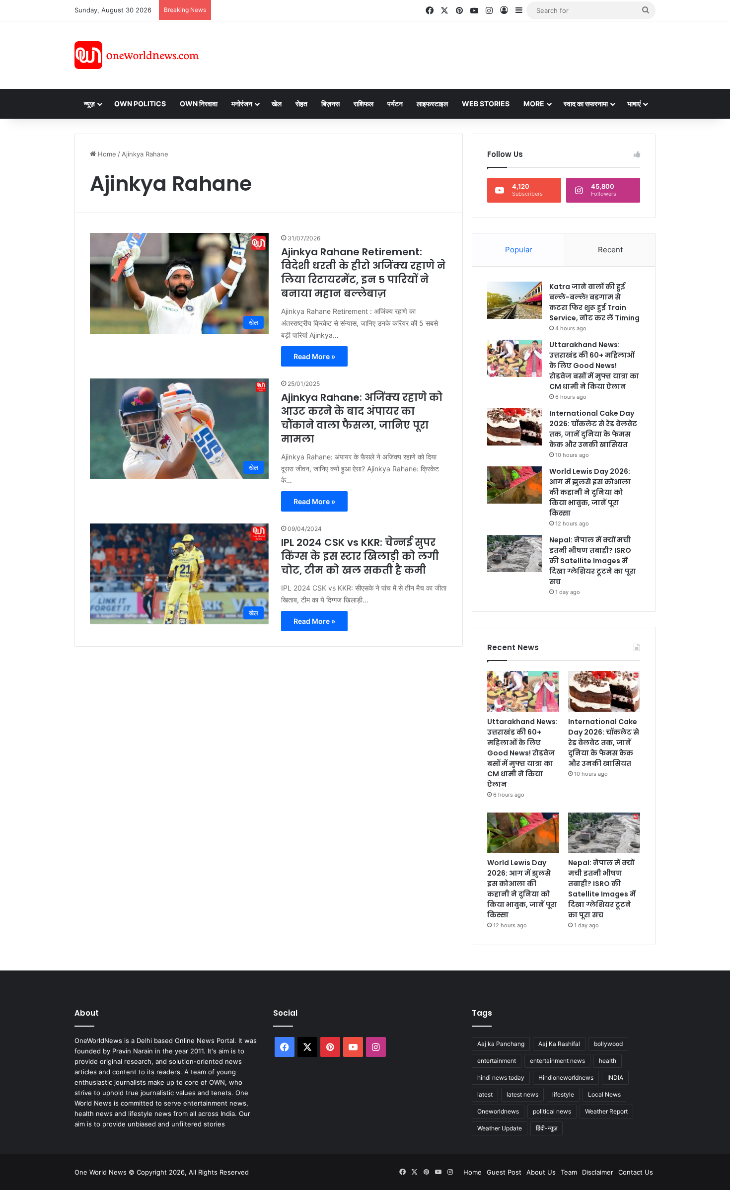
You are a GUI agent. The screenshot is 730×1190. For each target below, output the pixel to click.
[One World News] (136, 55)
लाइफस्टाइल (432, 103)
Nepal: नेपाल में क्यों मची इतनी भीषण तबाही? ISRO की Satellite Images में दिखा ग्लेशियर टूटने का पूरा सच (592, 561)
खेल (277, 103)
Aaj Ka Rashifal (559, 1043)
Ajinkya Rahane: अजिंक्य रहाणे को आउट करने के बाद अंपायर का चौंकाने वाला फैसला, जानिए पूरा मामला (361, 418)
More (533, 103)
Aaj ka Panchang (500, 1043)
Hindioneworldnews (565, 1077)
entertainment (496, 1060)
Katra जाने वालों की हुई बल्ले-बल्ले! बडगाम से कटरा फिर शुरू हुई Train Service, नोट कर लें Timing (594, 302)
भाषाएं (634, 103)
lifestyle (563, 1094)
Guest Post (504, 1172)
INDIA (615, 1077)
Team (569, 1172)
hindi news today (500, 1077)
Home (106, 154)
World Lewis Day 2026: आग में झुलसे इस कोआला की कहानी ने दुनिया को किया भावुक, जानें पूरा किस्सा (590, 492)
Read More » (314, 356)
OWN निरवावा (199, 103)
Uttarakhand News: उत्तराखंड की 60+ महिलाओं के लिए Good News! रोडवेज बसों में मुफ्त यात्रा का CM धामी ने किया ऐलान (594, 365)
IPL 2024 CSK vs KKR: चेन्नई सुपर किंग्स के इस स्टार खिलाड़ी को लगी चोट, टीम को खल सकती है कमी (360, 556)
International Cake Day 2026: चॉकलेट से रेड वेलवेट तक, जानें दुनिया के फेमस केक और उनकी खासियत (593, 428)
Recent (610, 249)
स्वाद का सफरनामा (586, 103)
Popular (518, 249)
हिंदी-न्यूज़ (546, 1128)
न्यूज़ (89, 103)
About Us (541, 1172)
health (607, 1060)
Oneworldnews (498, 1111)
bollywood (608, 1043)
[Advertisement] (454, 53)
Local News (604, 1094)
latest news (522, 1094)
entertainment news (557, 1060)
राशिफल (363, 103)
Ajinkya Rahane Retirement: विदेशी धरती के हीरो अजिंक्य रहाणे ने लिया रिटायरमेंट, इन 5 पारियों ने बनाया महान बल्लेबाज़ (363, 272)
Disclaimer (597, 1172)
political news (552, 1111)
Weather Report (606, 1111)
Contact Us (635, 1172)
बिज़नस (330, 103)
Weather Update (499, 1128)
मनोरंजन (241, 103)
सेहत (301, 103)
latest (485, 1094)
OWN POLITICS (140, 103)
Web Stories (486, 103)
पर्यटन (395, 103)
